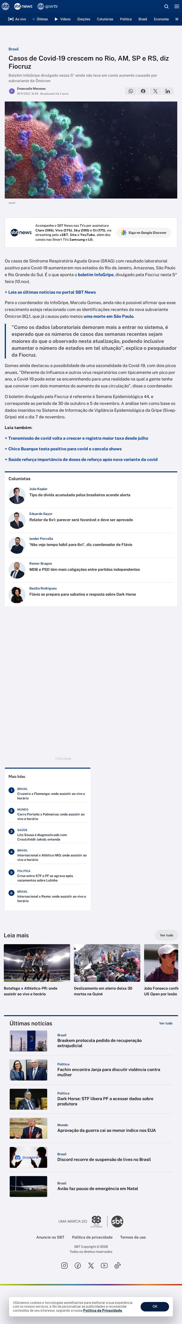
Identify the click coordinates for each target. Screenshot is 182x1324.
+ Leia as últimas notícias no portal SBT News (50, 292)
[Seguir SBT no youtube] (104, 1265)
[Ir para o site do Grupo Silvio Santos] (83, 1221)
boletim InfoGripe (96, 274)
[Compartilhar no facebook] (143, 91)
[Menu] (177, 6)
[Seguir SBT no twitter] (91, 1265)
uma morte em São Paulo (108, 316)
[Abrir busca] (166, 6)
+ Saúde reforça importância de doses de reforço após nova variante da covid (81, 459)
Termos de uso (133, 1237)
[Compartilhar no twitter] (155, 91)
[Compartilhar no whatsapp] (130, 91)
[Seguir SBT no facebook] (78, 1265)
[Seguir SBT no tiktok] (117, 1265)
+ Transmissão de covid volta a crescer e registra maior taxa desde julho (76, 438)
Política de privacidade (92, 1237)
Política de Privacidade (102, 1310)
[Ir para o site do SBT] (117, 1221)
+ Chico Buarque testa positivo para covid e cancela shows (63, 448)
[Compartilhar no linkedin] (167, 91)
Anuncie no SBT (50, 1237)
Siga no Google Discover (147, 233)
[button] (37, 975)
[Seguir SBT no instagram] (64, 1265)
